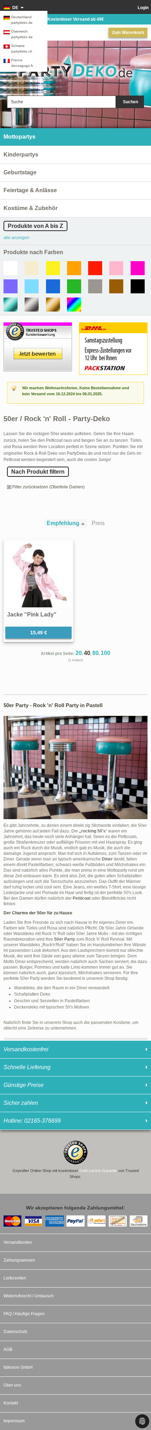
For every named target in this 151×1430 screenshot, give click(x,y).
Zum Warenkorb (128, 32)
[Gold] (53, 305)
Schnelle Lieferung (27, 1067)
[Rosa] (116, 268)
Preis (98, 523)
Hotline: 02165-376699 (32, 1121)
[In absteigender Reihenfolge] (84, 523)
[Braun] (116, 286)
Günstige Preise (24, 1085)
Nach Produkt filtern (38, 472)
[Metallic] (11, 305)
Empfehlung (63, 523)
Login (143, 7)
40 (87, 653)
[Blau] (53, 286)
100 (105, 653)
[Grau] (95, 286)
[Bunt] (74, 305)
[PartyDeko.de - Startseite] (75, 67)
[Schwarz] (138, 286)
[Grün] (74, 286)
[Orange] (74, 268)
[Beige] (32, 268)
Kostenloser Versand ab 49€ (75, 19)
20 (79, 653)
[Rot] (95, 268)
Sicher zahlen (21, 1103)
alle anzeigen (16, 237)
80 (95, 653)
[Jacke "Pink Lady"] (38, 574)
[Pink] (138, 268)
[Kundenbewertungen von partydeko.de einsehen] (38, 325)
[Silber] (32, 305)
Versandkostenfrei (26, 1049)
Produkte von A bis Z (35, 226)
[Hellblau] (32, 286)
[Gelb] (53, 268)
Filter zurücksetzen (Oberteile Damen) (48, 486)
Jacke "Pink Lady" (32, 615)
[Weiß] (11, 268)
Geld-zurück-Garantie (98, 1171)
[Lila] (11, 286)
